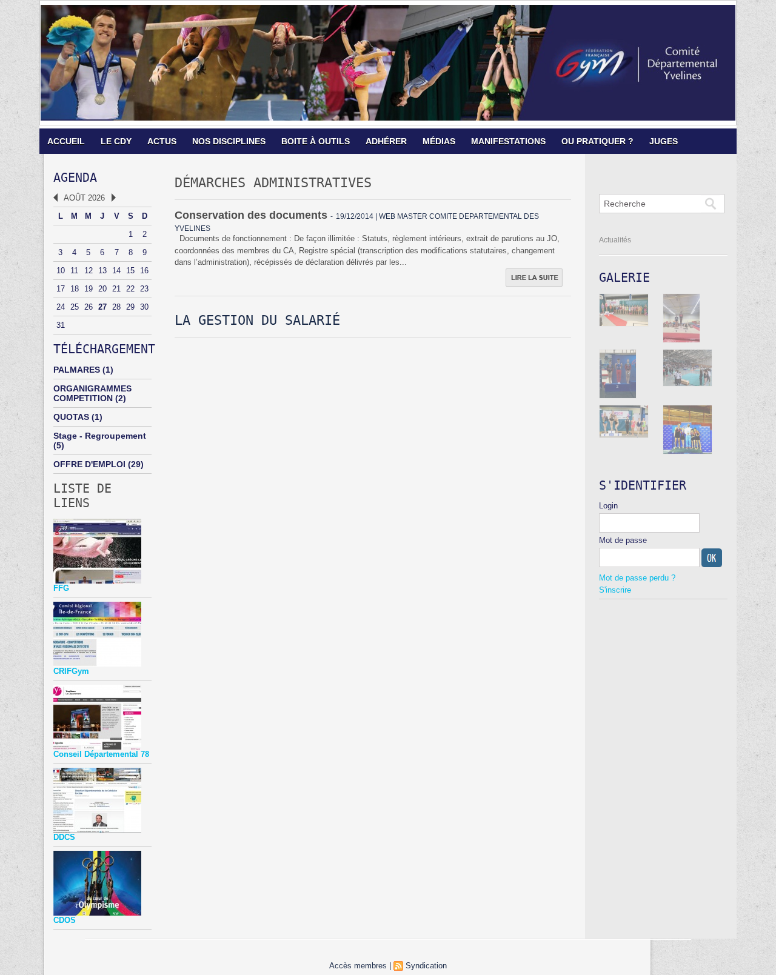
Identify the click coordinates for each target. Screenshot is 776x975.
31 (60, 325)
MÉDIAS (439, 141)
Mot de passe (623, 540)
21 (116, 288)
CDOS (64, 920)
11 (74, 270)
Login (608, 505)
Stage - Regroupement (99, 436)
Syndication (426, 965)
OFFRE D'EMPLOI (89, 464)
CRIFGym (71, 671)
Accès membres (358, 965)
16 (144, 270)
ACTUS (161, 141)
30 (144, 306)
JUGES (663, 141)
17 (60, 288)
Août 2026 (84, 197)
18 (74, 288)
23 (144, 288)
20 (102, 288)
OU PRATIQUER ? (597, 141)
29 (130, 306)
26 (88, 306)
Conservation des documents (251, 215)
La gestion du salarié (257, 320)
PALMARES (76, 369)
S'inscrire (615, 589)
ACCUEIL (66, 141)
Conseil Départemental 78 (101, 754)
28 (116, 306)
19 (88, 288)
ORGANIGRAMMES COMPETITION (92, 393)
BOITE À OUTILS (315, 141)
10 (60, 270)
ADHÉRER (386, 141)
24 (60, 306)
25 (74, 306)
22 (130, 288)
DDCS (64, 837)
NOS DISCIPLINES (229, 141)
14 (116, 270)
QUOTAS (71, 417)
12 (88, 270)
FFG (61, 588)
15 (130, 270)
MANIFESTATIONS (508, 141)
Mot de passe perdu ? (637, 577)
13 (102, 270)
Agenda (75, 177)
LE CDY (116, 141)
